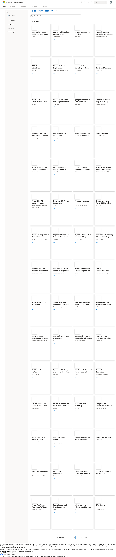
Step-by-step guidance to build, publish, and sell (46, 546)
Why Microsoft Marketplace (7, 544)
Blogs (17, 544)
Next (86, 537)
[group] (33, 39)
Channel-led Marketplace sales (103, 546)
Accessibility (21, 551)
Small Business (75, 549)
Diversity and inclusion (11, 551)
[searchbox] (18, 16)
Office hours (32, 544)
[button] (32, 16)
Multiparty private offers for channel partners (12, 547)
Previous (61, 537)
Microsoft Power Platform (41, 549)
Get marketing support (12, 546)
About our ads (55, 556)
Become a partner (110, 544)
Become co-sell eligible (67, 546)
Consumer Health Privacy (7, 556)
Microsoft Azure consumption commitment (80, 544)
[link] (40, 40)
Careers (81, 549)
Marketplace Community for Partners (84, 546)
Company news (97, 549)
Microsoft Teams (53, 549)
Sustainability (29, 551)
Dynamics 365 (21, 549)
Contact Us (22, 556)
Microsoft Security (12, 549)
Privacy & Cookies (31, 556)
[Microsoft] (7, 2)
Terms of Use (39, 556)
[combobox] (56, 15)
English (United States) (6, 553)
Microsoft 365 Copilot (64, 549)
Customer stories (24, 544)
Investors (2, 551)
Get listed (2, 546)
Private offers (64, 544)
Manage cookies (63, 556)
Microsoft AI (3, 549)
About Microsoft (88, 549)
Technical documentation (53, 544)
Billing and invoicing (98, 544)
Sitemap (16, 556)
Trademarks (47, 556)
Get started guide (41, 544)
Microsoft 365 (30, 549)
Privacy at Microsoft (107, 549)
